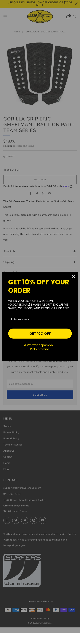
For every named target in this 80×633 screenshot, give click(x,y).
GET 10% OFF (40, 333)
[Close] (73, 276)
